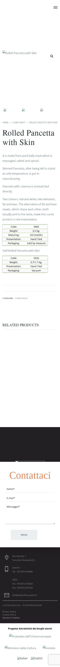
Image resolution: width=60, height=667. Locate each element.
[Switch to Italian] (22, 658)
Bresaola (30, 403)
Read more (23, 368)
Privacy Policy (9, 612)
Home (5, 122)
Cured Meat (18, 122)
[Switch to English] (36, 658)
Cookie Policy (9, 615)
